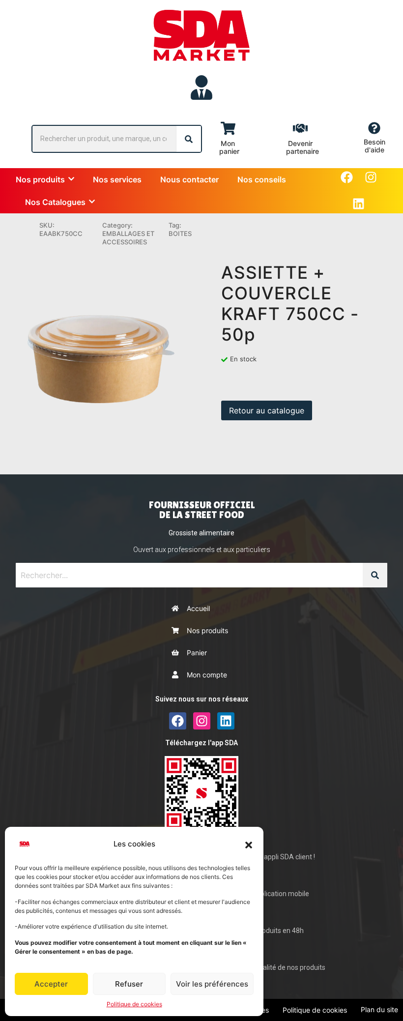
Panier (197, 652)
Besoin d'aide (374, 146)
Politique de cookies (134, 1004)
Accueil (198, 608)
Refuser (129, 984)
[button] (249, 844)
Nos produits (207, 630)
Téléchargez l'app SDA (201, 743)
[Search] (188, 139)
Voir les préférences (212, 984)
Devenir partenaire (302, 147)
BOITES (180, 233)
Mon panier (229, 147)
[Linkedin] (358, 203)
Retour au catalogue (266, 410)
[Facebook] (346, 177)
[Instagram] (370, 177)
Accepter (51, 984)
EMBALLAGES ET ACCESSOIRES (128, 238)
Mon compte (207, 674)
